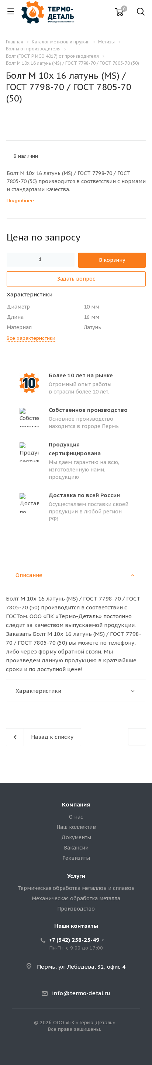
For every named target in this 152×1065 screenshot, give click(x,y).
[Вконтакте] (76, 1052)
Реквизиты (76, 858)
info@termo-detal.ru (81, 993)
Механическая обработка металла (76, 898)
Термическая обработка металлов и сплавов (76, 888)
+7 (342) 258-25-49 (74, 939)
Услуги (76, 875)
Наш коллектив (76, 827)
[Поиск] (141, 12)
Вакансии (76, 847)
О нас (76, 816)
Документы (76, 837)
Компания (76, 804)
